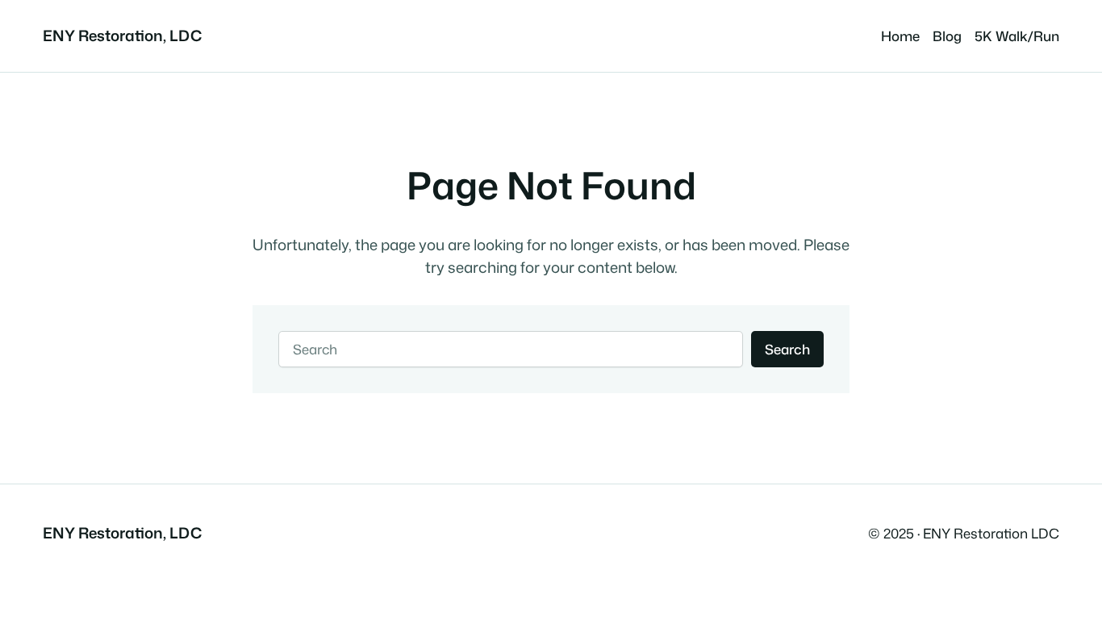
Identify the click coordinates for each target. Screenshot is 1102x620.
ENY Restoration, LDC (122, 35)
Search (787, 349)
